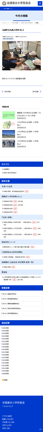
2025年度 (5, 331)
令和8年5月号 (10, 208)
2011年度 (5, 368)
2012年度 (5, 365)
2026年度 (5, 328)
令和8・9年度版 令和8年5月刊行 (16, 257)
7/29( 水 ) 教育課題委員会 (9, 313)
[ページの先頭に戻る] (40, 429)
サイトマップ (8, 406)
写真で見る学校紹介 (10, 173)
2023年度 (5, 336)
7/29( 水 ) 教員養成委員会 (9, 299)
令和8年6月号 (13, 205)
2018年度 (5, 349)
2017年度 (5, 352)
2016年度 (5, 355)
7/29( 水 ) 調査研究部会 (8, 294)
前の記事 (7, 91)
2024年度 (5, 333)
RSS (6, 380)
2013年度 (5, 363)
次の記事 (35, 91)
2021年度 (5, 341)
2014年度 (5, 360)
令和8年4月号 (10, 212)
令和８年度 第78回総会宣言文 (16, 191)
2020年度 (5, 344)
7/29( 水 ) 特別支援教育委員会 (11, 308)
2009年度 (5, 373)
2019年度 (5, 347)
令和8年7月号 (13, 201)
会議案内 (6, 169)
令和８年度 (9, 267)
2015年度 (5, 357)
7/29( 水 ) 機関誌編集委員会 (10, 304)
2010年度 (5, 371)
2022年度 (5, 339)
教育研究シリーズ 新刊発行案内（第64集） (19, 247)
